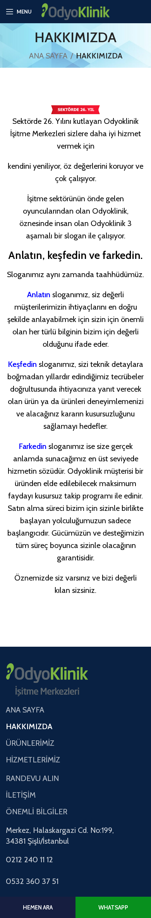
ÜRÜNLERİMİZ (30, 743)
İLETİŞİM (21, 795)
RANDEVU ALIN (32, 778)
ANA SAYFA (48, 55)
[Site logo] (75, 10)
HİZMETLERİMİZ (33, 759)
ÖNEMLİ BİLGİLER (36, 811)
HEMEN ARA (38, 907)
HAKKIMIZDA (29, 726)
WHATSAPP (113, 907)
